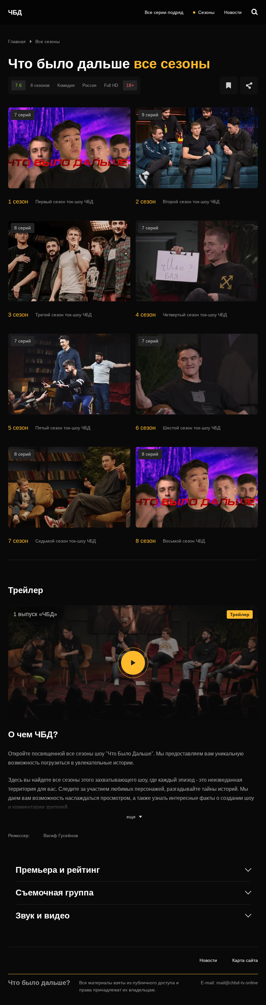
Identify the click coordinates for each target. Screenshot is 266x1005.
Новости (233, 12)
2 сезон (146, 201)
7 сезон (18, 541)
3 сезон (18, 314)
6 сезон (146, 428)
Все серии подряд (164, 12)
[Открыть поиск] (254, 12)
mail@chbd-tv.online (237, 982)
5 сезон (18, 428)
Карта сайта (245, 960)
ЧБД (15, 12)
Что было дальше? (39, 982)
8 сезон (146, 541)
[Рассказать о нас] (249, 85)
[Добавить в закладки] (228, 85)
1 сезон (18, 201)
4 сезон (146, 314)
